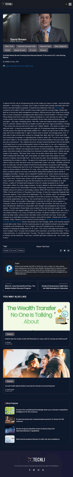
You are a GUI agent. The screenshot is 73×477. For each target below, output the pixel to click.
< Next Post (8, 283)
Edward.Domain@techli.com (58, 272)
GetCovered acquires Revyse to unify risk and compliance (38, 439)
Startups (21, 250)
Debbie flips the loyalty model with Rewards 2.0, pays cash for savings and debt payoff (36, 339)
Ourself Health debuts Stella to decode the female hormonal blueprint (30, 386)
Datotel (58, 108)
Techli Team (10, 389)
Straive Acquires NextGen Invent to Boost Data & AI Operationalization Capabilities (35, 430)
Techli (7, 61)
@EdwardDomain (21, 274)
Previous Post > (63, 283)
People (6, 250)
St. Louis (13, 250)
